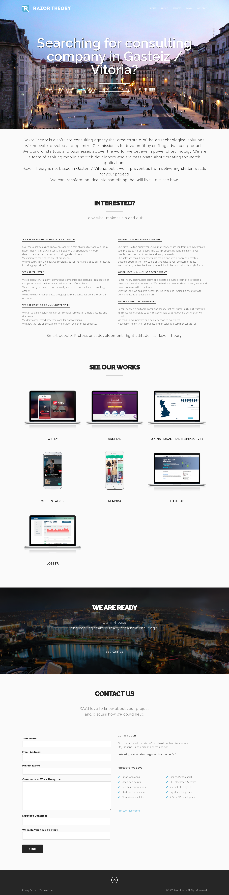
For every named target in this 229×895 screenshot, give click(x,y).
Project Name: (31, 765)
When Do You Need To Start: (40, 829)
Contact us (114, 87)
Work (189, 8)
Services (177, 8)
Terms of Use (46, 890)
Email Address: (31, 752)
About (164, 8)
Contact (202, 8)
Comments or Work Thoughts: (41, 779)
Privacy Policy (29, 890)
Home (153, 8)
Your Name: (29, 738)
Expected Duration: (34, 815)
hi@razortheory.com (129, 810)
